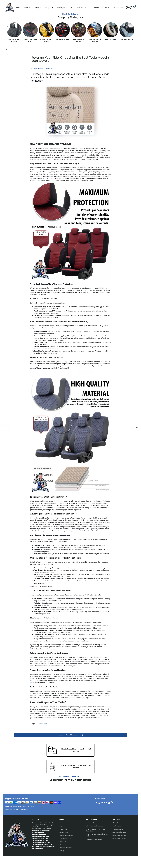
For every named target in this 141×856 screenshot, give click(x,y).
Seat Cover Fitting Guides (94, 839)
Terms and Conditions (66, 835)
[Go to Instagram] (99, 803)
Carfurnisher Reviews (66, 847)
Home (18, 7)
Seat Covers (42, 724)
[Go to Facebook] (96, 803)
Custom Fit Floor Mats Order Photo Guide (97, 835)
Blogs (60, 826)
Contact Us (118, 7)
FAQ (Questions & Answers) (94, 826)
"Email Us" (48, 695)
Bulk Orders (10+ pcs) (119, 832)
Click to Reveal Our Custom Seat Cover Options (76, 766)
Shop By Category (42, 7)
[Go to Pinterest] (112, 803)
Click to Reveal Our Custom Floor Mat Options (76, 750)
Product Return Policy (66, 838)
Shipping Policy (63, 832)
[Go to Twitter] (102, 803)
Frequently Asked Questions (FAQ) (71, 735)
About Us (27, 7)
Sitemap (61, 851)
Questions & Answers (12, 49)
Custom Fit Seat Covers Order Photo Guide (95, 830)
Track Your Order (82, 7)
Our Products (117, 826)
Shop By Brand (62, 7)
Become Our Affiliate (119, 835)
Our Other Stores (118, 829)
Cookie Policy (63, 841)
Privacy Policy (63, 829)
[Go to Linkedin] (109, 803)
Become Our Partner (119, 838)
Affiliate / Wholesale (101, 7)
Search (61, 823)
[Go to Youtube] (105, 803)
